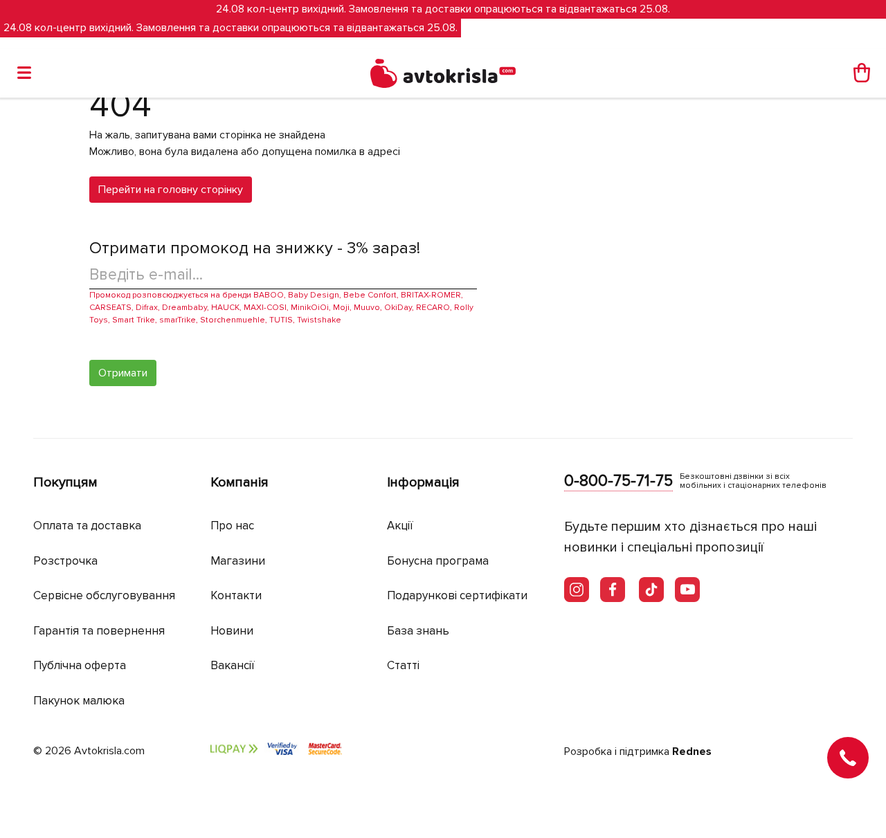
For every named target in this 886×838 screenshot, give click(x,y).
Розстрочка (65, 561)
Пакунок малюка (79, 700)
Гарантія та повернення (99, 630)
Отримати (122, 373)
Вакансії (232, 665)
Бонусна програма (438, 561)
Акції (400, 525)
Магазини (237, 561)
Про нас (232, 525)
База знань (418, 630)
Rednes (692, 751)
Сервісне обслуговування (104, 595)
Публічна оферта (79, 665)
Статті (403, 665)
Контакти (236, 595)
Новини (231, 630)
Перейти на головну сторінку (170, 190)
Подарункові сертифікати (457, 595)
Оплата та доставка (87, 525)
